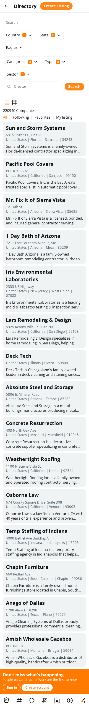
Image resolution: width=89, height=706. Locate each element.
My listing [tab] (64, 117)
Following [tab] (21, 117)
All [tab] (5, 117)
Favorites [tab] (42, 117)
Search (74, 86)
